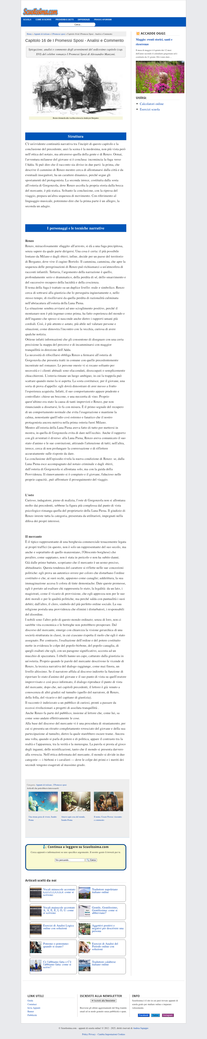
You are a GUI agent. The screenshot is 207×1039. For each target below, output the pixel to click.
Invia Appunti (33, 1007)
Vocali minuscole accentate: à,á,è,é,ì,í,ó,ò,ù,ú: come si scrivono (59, 892)
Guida (30, 1000)
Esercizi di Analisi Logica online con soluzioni (58, 926)
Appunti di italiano (44, 784)
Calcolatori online (152, 104)
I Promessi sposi (60, 784)
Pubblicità (32, 1015)
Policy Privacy (89, 1034)
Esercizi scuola (150, 109)
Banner (30, 1011)
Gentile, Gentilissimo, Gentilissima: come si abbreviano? (105, 910)
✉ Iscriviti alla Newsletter (103, 1000)
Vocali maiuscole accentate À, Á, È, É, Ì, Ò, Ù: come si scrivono (59, 910)
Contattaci (32, 1004)
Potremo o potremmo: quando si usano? (56, 945)
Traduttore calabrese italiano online (104, 963)
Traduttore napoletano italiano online (105, 890)
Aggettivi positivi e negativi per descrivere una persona (108, 928)
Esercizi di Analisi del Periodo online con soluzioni (105, 946)
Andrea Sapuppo (140, 1028)
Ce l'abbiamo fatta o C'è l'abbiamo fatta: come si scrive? (57, 964)
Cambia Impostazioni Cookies (111, 1034)
